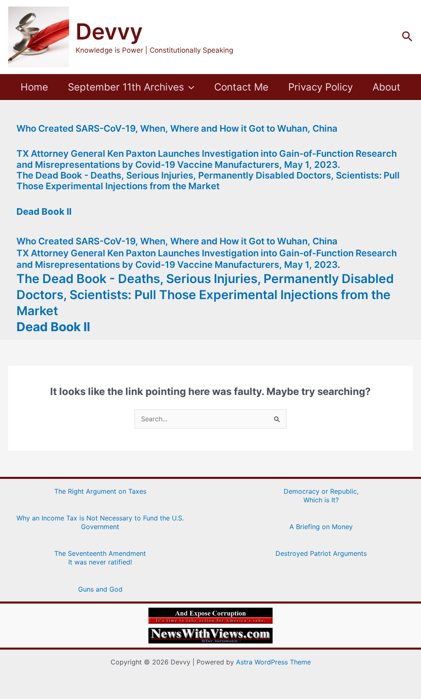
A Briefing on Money (321, 527)
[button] (407, 37)
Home (34, 87)
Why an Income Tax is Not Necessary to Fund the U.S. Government (100, 522)
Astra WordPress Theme (273, 662)
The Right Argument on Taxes (100, 491)
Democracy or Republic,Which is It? (321, 495)
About (386, 87)
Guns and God (100, 589)
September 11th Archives (126, 87)
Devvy (109, 31)
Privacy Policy (320, 87)
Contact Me (241, 87)
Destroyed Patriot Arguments (321, 553)
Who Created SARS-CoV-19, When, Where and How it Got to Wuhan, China (177, 128)
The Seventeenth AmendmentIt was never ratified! (100, 557)
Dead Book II (44, 211)
